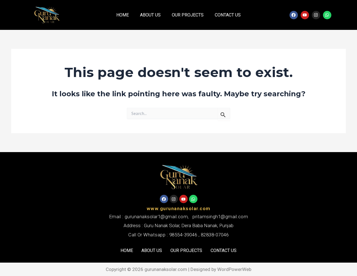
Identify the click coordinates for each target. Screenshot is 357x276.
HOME (122, 15)
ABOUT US (150, 15)
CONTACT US (228, 15)
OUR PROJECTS (188, 15)
